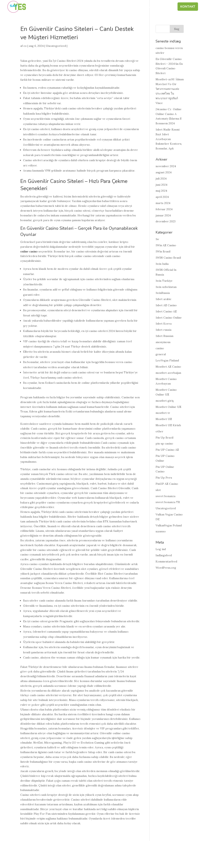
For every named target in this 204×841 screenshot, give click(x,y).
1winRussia (163, 293)
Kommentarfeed (166, 561)
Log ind (161, 549)
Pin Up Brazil (164, 437)
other (159, 431)
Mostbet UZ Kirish (168, 425)
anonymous (163, 342)
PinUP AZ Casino (167, 484)
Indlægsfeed (164, 555)
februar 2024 (164, 209)
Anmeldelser (160, 7)
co (25, 46)
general (161, 354)
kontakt (187, 7)
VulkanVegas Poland (169, 525)
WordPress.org (166, 567)
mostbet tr (163, 413)
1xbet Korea (164, 323)
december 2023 (166, 221)
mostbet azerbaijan (168, 373)
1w (157, 239)
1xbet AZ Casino (166, 305)
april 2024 (162, 197)
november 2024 (166, 166)
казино (161, 531)
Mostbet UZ (164, 419)
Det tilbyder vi (127, 7)
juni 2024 (161, 184)
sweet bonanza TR (168, 502)
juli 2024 (161, 178)
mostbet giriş (165, 400)
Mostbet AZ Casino (168, 366)
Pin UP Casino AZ (167, 449)
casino (160, 348)
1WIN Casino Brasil (168, 257)
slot (158, 490)
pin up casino (164, 443)
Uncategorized (56, 46)
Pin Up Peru (164, 477)
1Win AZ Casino (166, 245)
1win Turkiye (164, 281)
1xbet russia (163, 330)
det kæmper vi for (93, 7)
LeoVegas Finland (167, 360)
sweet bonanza (165, 496)
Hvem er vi (63, 7)
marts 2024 (163, 203)
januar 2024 (163, 215)
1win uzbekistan (166, 287)
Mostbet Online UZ (168, 407)
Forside (42, 7)
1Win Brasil (163, 251)
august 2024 (164, 172)
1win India (162, 264)
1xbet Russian (164, 336)
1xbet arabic (163, 299)
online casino (29, 251)
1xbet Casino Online (169, 317)
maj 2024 (161, 190)
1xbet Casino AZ (166, 311)
